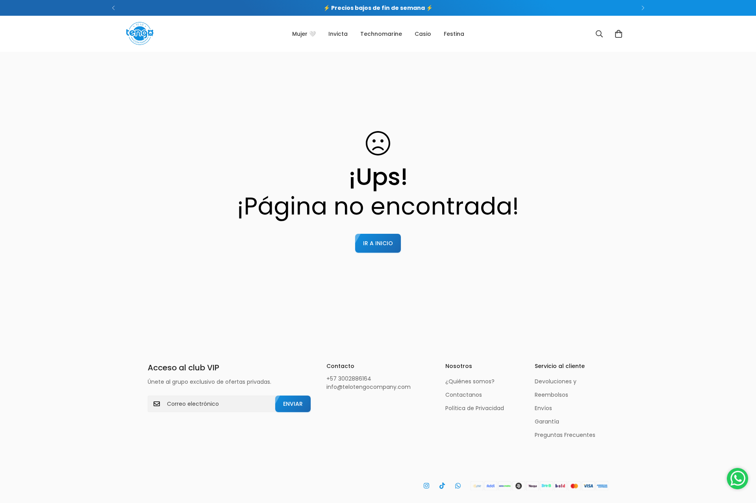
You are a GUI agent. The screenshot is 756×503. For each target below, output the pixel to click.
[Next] (643, 8)
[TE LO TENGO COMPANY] (140, 34)
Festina (454, 34)
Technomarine (381, 34)
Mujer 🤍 (304, 34)
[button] (619, 34)
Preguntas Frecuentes (565, 435)
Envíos (543, 408)
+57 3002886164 (348, 379)
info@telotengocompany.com (368, 387)
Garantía (547, 421)
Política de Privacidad (474, 408)
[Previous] (113, 8)
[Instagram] (426, 486)
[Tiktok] (442, 486)
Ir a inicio (378, 243)
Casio (423, 34)
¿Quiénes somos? (470, 381)
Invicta (338, 34)
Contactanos (463, 395)
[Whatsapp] (458, 486)
